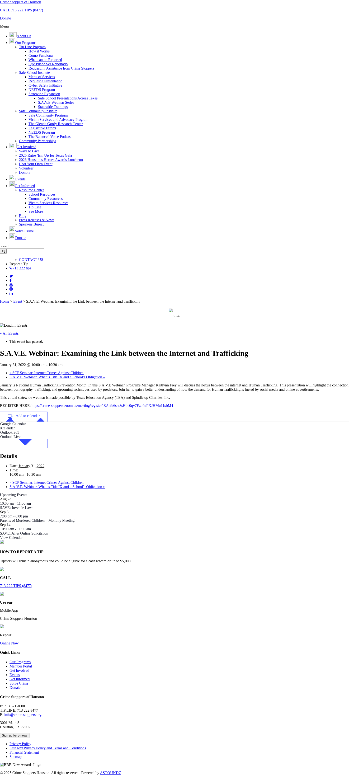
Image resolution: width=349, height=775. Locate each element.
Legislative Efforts (42, 128)
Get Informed (19, 679)
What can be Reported (45, 60)
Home (4, 301)
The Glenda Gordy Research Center (55, 124)
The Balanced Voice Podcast (49, 137)
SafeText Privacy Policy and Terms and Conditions (47, 748)
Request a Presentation (45, 81)
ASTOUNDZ (110, 773)
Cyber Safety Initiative (45, 85)
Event (17, 301)
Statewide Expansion (44, 94)
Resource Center (31, 190)
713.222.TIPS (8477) (16, 586)
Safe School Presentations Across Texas (68, 98)
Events (14, 675)
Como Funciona (40, 55)
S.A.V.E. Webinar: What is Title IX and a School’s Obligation (57, 377)
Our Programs (20, 662)
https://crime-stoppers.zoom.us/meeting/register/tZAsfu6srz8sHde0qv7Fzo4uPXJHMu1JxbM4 (102, 406)
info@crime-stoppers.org (23, 715)
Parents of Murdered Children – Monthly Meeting (37, 520)
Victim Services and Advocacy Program (58, 119)
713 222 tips (22, 268)
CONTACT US (31, 260)
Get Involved (19, 670)
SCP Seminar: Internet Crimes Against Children (46, 373)
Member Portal (20, 666)
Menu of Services (41, 77)
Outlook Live (10, 437)
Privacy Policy (20, 744)
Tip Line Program (32, 47)
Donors (24, 172)
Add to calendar (28, 416)
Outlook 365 (9, 432)
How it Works (39, 51)
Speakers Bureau (31, 224)
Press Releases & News (36, 220)
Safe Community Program (48, 115)
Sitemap (15, 757)
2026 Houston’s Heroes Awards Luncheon (51, 160)
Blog (22, 216)
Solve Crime (18, 683)
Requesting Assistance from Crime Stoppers (61, 68)
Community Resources (45, 199)
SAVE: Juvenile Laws (16, 508)
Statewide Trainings (53, 107)
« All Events (9, 333)
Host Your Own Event (35, 164)
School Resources (41, 194)
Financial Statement (24, 752)
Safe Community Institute (38, 111)
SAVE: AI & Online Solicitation (24, 533)
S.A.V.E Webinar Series (56, 102)
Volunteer (26, 168)
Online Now (9, 643)
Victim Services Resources (48, 203)
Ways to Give (29, 151)
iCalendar (7, 428)
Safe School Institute (34, 72)
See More (35, 211)
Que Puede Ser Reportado (48, 64)
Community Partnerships (37, 141)
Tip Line (34, 207)
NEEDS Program (41, 90)
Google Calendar (13, 424)
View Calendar (11, 537)
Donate (14, 688)
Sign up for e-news (15, 735)
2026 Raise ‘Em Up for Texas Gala (45, 155)
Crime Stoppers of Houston (20, 2)
